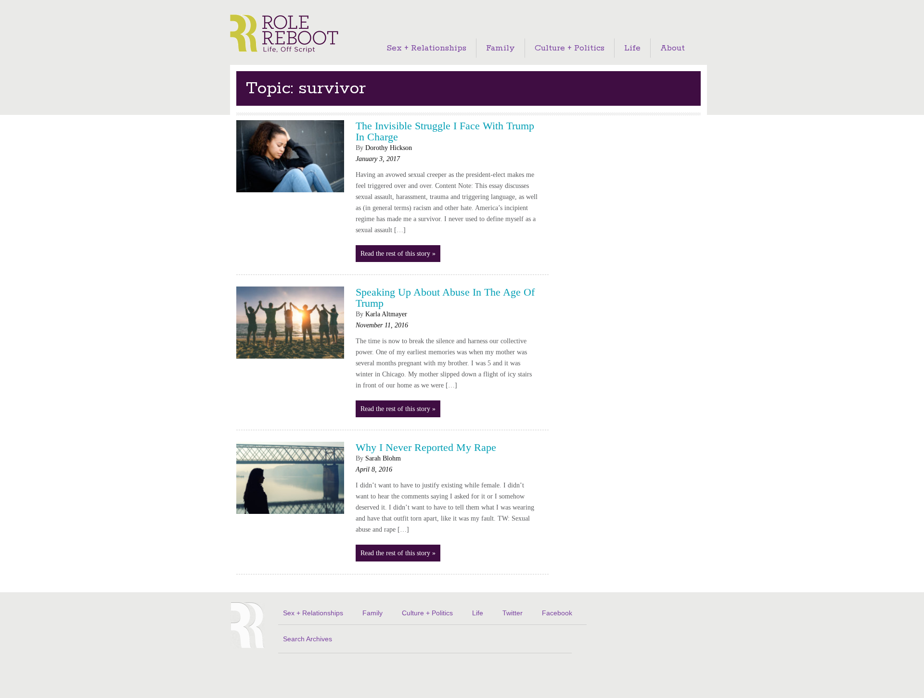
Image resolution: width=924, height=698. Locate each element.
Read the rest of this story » (398, 253)
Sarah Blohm (383, 458)
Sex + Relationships (426, 48)
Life (632, 48)
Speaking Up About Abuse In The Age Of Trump (445, 297)
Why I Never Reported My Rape (426, 447)
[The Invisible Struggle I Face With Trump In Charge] (290, 194)
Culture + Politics (569, 48)
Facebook (557, 613)
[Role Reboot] (284, 34)
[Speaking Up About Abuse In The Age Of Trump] (290, 361)
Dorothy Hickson (388, 147)
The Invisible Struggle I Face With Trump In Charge (445, 131)
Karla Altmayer (386, 314)
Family (500, 48)
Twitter (512, 613)
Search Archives (307, 639)
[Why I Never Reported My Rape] (290, 516)
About (672, 48)
